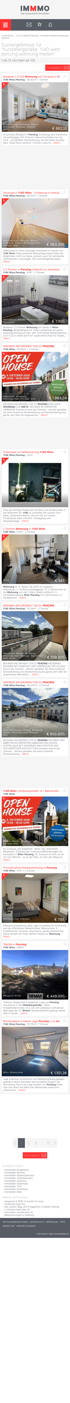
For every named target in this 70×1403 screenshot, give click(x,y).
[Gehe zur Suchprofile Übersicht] (29, 25)
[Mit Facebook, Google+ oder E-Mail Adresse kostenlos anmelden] (50, 25)
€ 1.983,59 (58, 398)
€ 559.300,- (57, 657)
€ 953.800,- (57, 734)
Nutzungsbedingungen (15, 1222)
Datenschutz (37, 1222)
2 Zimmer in (24, 528)
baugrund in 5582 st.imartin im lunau (24, 1201)
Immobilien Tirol (13, 1186)
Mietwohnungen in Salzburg (19, 1215)
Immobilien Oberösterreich (19, 1178)
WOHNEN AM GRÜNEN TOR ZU (28, 346)
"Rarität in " (15, 944)
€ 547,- (61, 580)
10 (48, 1143)
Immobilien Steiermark (16, 1183)
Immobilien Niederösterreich (20, 1175)
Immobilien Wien (13, 1191)
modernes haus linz (15, 1204)
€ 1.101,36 (59, 1073)
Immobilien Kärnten (15, 1172)
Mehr (57, 142)
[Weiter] (54, 1143)
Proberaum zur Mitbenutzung (28, 452)
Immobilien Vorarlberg (16, 1189)
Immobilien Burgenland (17, 1169)
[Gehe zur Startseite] (35, 14)
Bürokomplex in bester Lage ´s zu (34, 1021)
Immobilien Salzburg (15, 1180)
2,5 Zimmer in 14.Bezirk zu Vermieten (31, 269)
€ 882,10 (59, 128)
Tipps (62, 1222)
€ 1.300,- (59, 321)
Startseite (7, 35)
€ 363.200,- (57, 244)
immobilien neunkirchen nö (19, 1212)
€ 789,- (60, 919)
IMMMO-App (9, 1226)
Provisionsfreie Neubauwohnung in (30, 867)
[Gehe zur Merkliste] (39, 25)
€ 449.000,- (57, 996)
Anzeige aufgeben (25, 1226)
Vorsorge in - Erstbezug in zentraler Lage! (36, 192)
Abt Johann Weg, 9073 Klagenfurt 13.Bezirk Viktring (32, 1206)
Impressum (52, 1222)
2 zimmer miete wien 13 (17, 1209)
